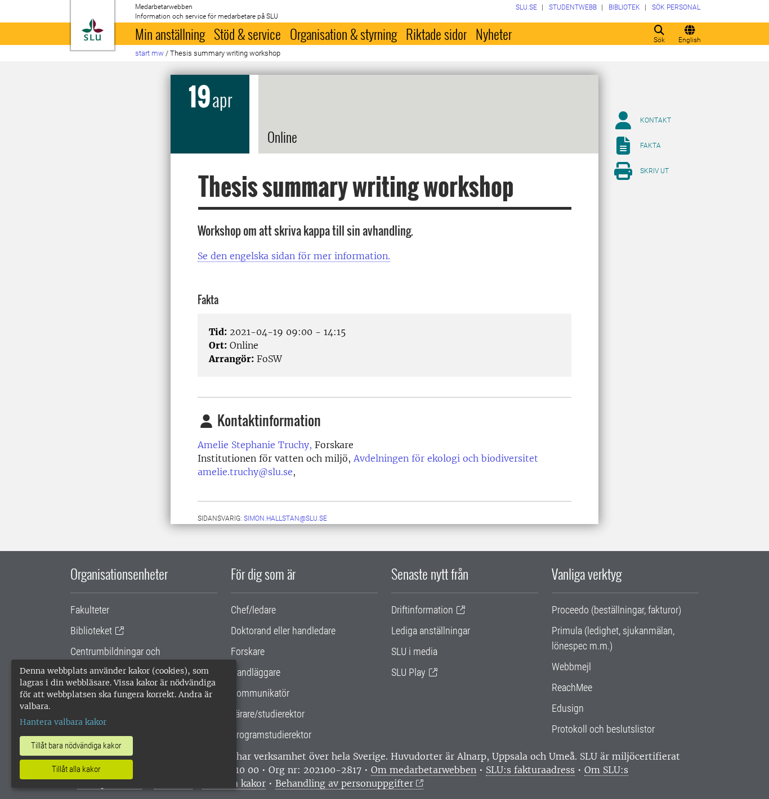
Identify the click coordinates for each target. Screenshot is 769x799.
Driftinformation (422, 610)
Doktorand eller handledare (283, 631)
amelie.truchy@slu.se (245, 471)
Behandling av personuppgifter (344, 783)
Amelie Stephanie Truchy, (255, 444)
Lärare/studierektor (268, 714)
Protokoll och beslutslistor (603, 729)
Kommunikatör (260, 693)
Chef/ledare (253, 610)
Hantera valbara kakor (63, 722)
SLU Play (408, 672)
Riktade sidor (436, 34)
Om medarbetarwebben (423, 769)
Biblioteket (91, 631)
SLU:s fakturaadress (530, 769)
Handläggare (255, 672)
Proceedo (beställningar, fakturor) (616, 610)
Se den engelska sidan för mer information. (294, 255)
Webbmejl (571, 666)
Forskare (248, 651)
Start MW (149, 53)
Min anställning (170, 34)
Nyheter (494, 34)
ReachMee (572, 687)
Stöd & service (247, 34)
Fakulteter (89, 610)
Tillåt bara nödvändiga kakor (76, 746)
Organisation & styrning (343, 34)
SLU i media (414, 651)
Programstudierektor (271, 735)
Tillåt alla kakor (76, 769)
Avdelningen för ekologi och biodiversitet (446, 458)
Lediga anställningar (430, 631)
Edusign (568, 708)
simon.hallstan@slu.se (285, 518)
